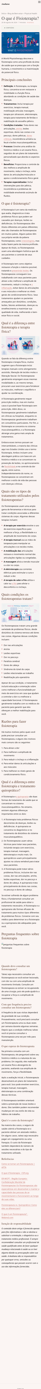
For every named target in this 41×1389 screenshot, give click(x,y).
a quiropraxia (22, 796)
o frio (14, 583)
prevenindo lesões (20, 270)
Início (4, 13)
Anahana (6, 3)
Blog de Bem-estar (15, 13)
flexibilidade (10, 466)
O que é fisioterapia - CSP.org (15, 1173)
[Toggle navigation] (39, 4)
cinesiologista (27, 240)
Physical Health (30, 13)
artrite (19, 128)
